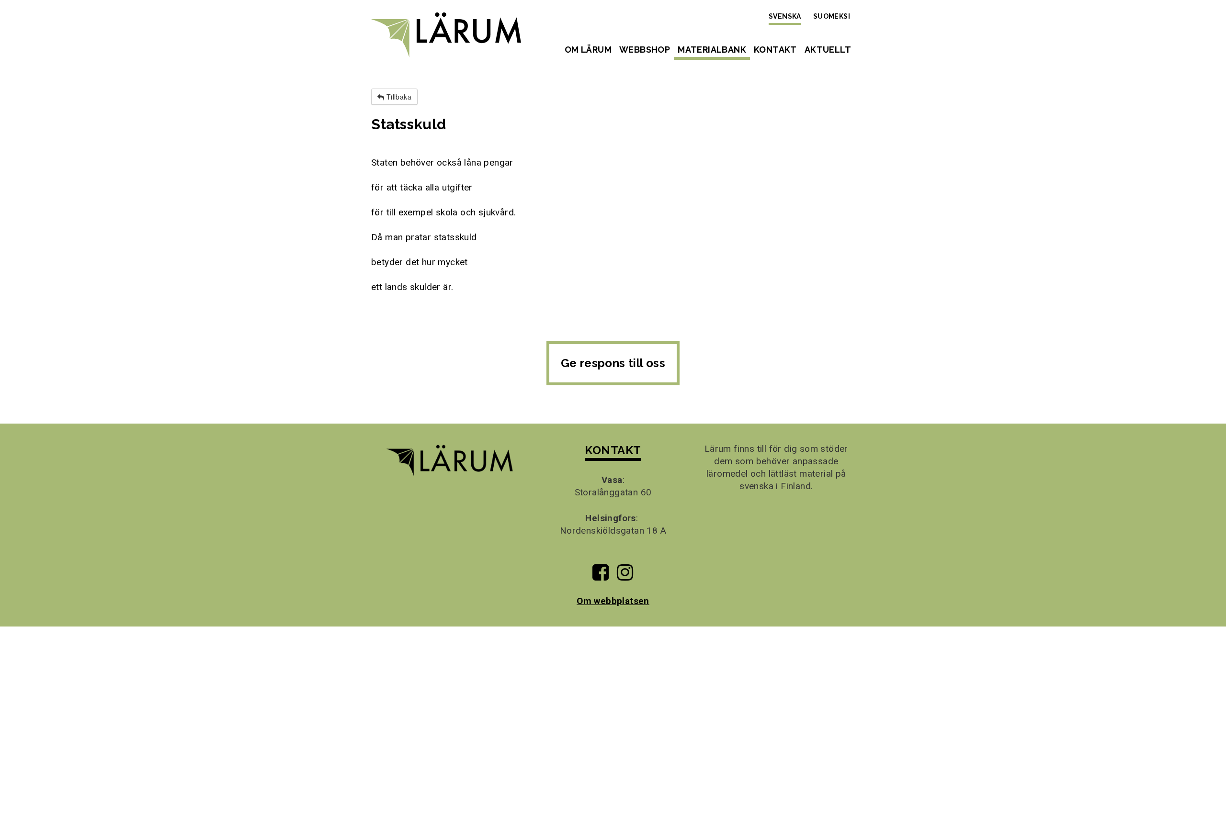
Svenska (785, 16)
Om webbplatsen (613, 600)
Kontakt (775, 50)
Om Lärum (588, 50)
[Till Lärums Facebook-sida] (600, 576)
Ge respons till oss (613, 363)
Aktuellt (828, 50)
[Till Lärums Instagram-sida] (625, 576)
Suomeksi (831, 16)
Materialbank (712, 50)
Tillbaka (397, 96)
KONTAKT (613, 450)
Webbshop (644, 50)
